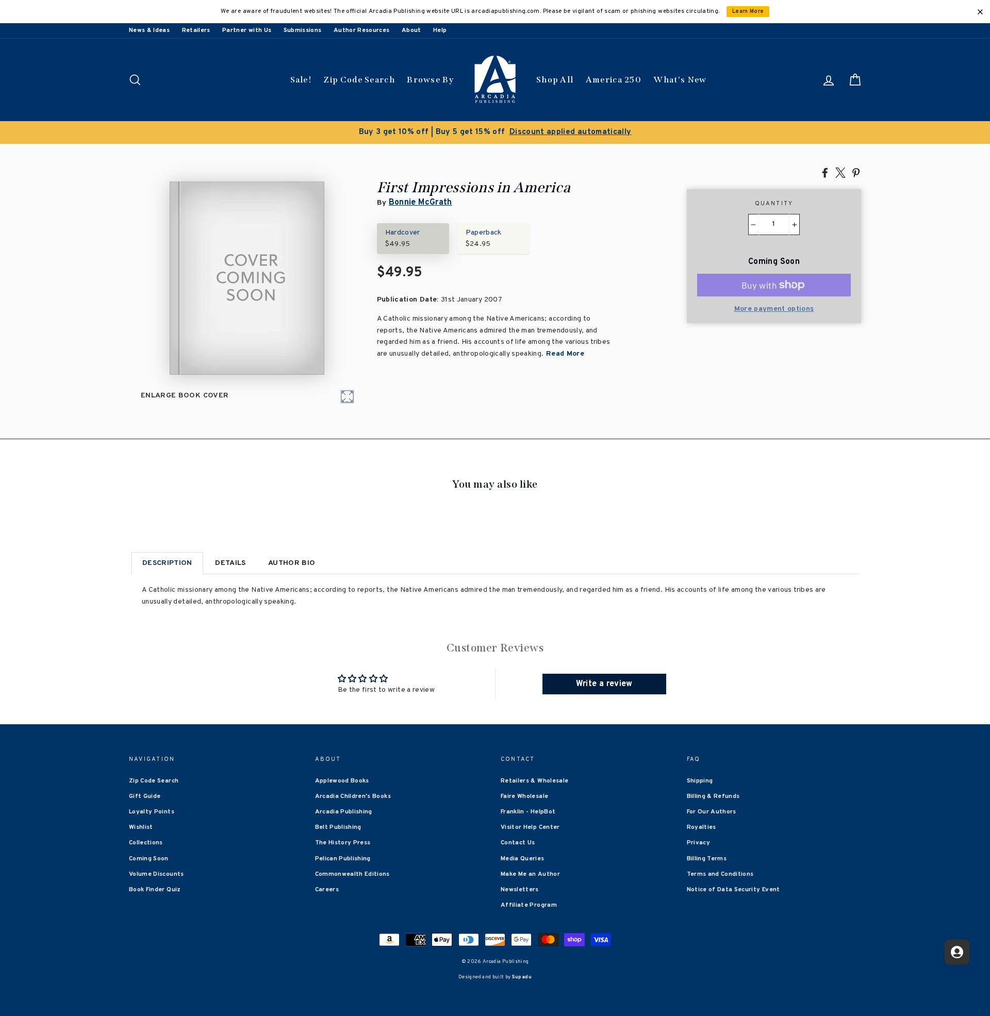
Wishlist (141, 827)
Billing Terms (707, 859)
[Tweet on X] (840, 172)
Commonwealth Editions (352, 874)
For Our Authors (711, 812)
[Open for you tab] (957, 952)
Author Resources (362, 30)
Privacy (698, 843)
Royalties (701, 827)
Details (230, 563)
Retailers (196, 30)
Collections (146, 843)
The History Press (343, 843)
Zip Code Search (359, 80)
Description (167, 563)
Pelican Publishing (343, 859)
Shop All (554, 80)
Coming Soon (149, 859)
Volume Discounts (156, 874)
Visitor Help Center (530, 827)
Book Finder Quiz (155, 890)
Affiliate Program (529, 905)
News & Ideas (149, 30)
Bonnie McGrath (420, 202)
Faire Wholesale (524, 796)
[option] (495, 132)
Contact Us (518, 843)
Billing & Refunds (713, 796)
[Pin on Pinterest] (856, 172)
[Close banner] (980, 11)
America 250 (613, 80)
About (411, 30)
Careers (327, 890)
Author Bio (292, 563)
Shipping (700, 781)
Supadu (522, 977)
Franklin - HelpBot (528, 812)
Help (440, 30)
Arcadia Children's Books (353, 796)
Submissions (303, 30)
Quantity (774, 203)
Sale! (301, 80)
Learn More (748, 11)
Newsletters (520, 890)
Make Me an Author (530, 874)
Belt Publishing (338, 827)
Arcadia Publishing (343, 812)
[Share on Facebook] (825, 172)
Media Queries (522, 859)
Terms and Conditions (720, 874)
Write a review (604, 684)
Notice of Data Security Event (733, 890)
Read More (564, 353)
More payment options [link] (774, 309)
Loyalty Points (151, 812)
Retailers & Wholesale (534, 781)
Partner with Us (246, 30)
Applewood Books (342, 781)
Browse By (430, 80)
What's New (679, 80)
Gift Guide (145, 796)
